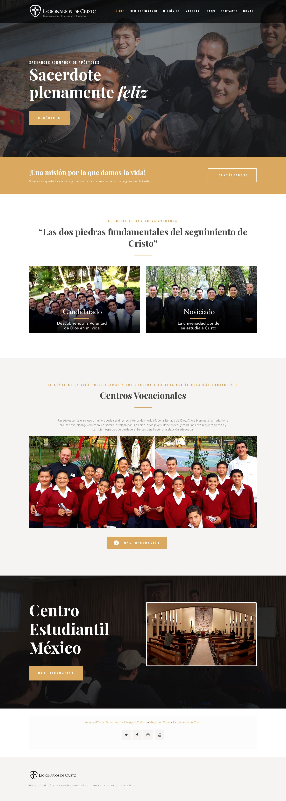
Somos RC (91, 722)
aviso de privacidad (122, 785)
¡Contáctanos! (232, 175)
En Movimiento (111, 722)
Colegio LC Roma (136, 722)
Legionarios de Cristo (187, 722)
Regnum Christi (160, 722)
